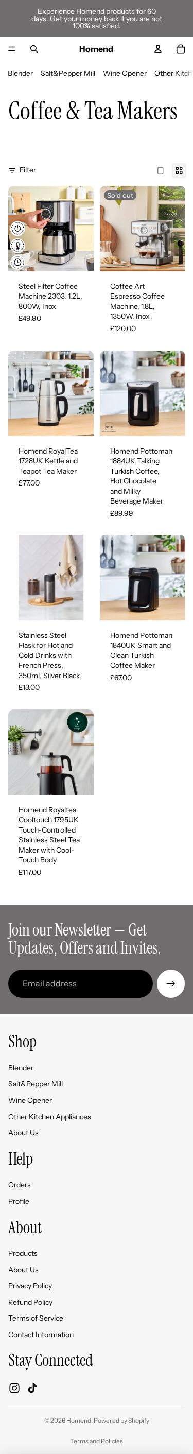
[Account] (158, 49)
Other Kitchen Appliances (49, 1116)
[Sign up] (171, 983)
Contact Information (41, 1334)
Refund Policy (30, 1302)
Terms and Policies (96, 1441)
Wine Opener (125, 73)
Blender (20, 73)
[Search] (34, 49)
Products (23, 1253)
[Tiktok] (32, 1388)
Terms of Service (35, 1318)
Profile (18, 1201)
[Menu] (12, 49)
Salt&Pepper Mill (68, 73)
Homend (78, 1420)
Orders (19, 1184)
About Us (23, 1132)
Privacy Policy (30, 1285)
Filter (28, 170)
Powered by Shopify (121, 1420)
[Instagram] (14, 1388)
